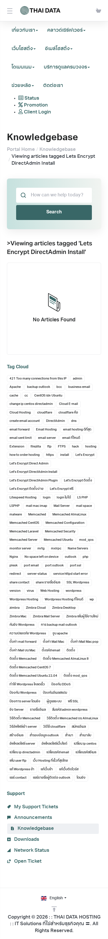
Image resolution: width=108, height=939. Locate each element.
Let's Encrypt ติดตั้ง (78, 480)
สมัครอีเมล (79, 727)
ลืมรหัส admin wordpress (70, 710)
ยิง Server (17, 710)
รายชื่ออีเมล (38, 710)
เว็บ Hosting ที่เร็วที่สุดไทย (50, 760)
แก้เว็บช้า (47, 769)
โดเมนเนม (22, 67)
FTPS (62, 446)
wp (92, 599)
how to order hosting (25, 455)
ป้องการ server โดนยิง (25, 701)
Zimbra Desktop (64, 608)
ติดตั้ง (71, 650)
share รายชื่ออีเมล (48, 582)
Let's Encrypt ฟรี (61, 489)
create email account (25, 421)
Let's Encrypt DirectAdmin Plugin (34, 480)
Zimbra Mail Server (46, 616)
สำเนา (69, 735)
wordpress (74, 591)
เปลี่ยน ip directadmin (25, 752)
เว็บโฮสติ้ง (22, 48)
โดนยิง (81, 777)
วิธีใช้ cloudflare (54, 727)
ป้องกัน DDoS (61, 684)
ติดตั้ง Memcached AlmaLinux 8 (66, 659)
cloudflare (44, 412)
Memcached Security (60, 531)
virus (30, 591)
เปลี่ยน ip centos (85, 743)
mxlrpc (56, 548)
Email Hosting (46, 429)
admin (77, 378)
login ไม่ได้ (64, 497)
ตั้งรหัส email (51, 650)
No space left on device (41, 557)
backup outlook (38, 387)
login (46, 497)
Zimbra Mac (18, 616)
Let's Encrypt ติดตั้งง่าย (26, 489)
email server (47, 438)
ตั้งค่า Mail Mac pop (84, 642)
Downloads (26, 839)
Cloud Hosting (20, 412)
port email (31, 565)
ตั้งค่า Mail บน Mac (22, 650)
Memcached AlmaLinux (69, 514)
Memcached (37, 514)
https (50, 455)
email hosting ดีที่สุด (77, 429)
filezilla (36, 446)
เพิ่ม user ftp (18, 760)
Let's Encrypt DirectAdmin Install (33, 472)
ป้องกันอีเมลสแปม (55, 693)
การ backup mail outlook (59, 625)
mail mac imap (36, 506)
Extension (17, 446)
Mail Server (62, 506)
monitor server (20, 548)
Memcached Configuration (65, 523)
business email (79, 387)
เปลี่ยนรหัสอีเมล (85, 752)
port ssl (75, 565)
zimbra (15, 608)
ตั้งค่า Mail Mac (53, 642)
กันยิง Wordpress (22, 625)
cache (14, 395)
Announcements (32, 817)
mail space (84, 506)
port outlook (54, 565)
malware (16, 514)
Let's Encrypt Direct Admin (29, 463)
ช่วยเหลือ (21, 85)
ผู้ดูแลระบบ (54, 701)
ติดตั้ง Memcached (23, 659)
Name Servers (78, 548)
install (64, 455)
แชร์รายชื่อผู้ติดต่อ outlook (51, 777)
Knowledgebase (57, 149)
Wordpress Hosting (24, 599)
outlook (70, 557)
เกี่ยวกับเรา (23, 30)
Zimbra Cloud (36, 608)
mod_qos (86, 540)
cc (26, 395)
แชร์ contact (18, 777)
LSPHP (15, 506)
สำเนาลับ (85, 735)
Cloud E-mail (68, 404)
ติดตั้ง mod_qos (75, 676)
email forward (20, 429)
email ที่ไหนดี (71, 438)
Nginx (14, 557)
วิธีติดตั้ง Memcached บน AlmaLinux (72, 718)
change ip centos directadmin (31, 404)
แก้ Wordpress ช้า (22, 769)
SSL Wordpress (78, 582)
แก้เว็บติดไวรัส (68, 769)
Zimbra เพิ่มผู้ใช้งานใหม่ (82, 616)
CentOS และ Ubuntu (48, 395)
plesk (14, 565)
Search (54, 212)
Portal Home (21, 149)
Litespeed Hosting (23, 497)
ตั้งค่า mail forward (23, 642)
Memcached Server (23, 540)
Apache (15, 387)
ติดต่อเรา (53, 85)
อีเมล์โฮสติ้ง (57, 48)
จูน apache (60, 633)
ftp (49, 446)
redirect (15, 574)
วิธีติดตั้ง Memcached (25, 718)
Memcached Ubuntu (58, 540)
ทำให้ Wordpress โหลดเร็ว (27, 684)
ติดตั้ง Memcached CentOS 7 (30, 667)
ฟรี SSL (73, 701)
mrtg (41, 548)
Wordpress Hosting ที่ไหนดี (64, 599)
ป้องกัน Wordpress (23, 693)
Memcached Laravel (24, 531)
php (85, 557)
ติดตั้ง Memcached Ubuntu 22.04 (33, 676)
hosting (90, 446)
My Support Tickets (35, 807)
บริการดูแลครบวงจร (65, 67)
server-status (37, 574)
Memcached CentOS (24, 523)
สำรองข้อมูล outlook (44, 735)
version (15, 591)
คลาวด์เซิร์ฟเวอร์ (65, 30)
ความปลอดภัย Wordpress (28, 633)
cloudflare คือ (68, 412)
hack (75, 446)
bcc (59, 387)
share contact (19, 582)
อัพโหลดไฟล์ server (22, 743)
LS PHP (82, 497)
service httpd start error (70, 574)
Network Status (31, 850)
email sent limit (21, 438)
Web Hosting (49, 591)
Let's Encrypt (84, 455)
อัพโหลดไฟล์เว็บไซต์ (54, 743)
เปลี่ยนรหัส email (57, 752)
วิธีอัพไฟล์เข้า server (23, 727)
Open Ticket (27, 861)
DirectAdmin (55, 421)
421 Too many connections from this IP (38, 378)
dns (74, 421)
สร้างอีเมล (16, 735)
